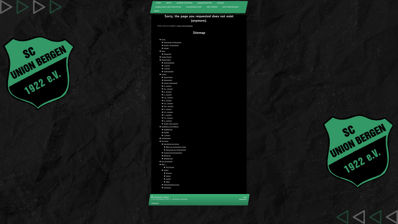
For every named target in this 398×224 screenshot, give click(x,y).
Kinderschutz (168, 80)
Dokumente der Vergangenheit (176, 150)
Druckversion (158, 197)
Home (163, 39)
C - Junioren (168, 95)
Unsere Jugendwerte (170, 83)
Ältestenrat (167, 155)
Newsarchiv (167, 54)
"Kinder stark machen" (171, 124)
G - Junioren (168, 121)
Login (245, 197)
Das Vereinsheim (167, 161)
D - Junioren (168, 100)
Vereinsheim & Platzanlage (172, 42)
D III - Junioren (168, 106)
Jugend (163, 74)
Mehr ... (164, 164)
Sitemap (166, 197)
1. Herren (167, 65)
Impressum (167, 187)
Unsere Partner (166, 57)
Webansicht (243, 199)
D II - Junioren (168, 103)
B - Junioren (168, 92)
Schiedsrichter (166, 138)
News (163, 51)
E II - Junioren (168, 112)
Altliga (168, 182)
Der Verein (164, 141)
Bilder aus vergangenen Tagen (176, 147)
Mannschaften (166, 60)
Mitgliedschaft (168, 158)
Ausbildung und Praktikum (170, 126)
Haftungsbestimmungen (171, 185)
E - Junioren (168, 109)
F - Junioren (168, 115)
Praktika (166, 132)
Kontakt (166, 48)
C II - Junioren (168, 97)
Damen (168, 176)
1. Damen (167, 135)
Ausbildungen (168, 129)
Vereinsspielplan (169, 63)
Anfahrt (166, 170)
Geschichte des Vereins (171, 144)
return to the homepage (185, 26)
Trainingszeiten (169, 71)
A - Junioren (168, 86)
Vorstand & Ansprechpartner (173, 153)
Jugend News (168, 77)
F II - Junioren (168, 118)
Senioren (169, 173)
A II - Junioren (168, 89)
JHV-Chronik (170, 167)
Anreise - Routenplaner (171, 45)
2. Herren (167, 68)
